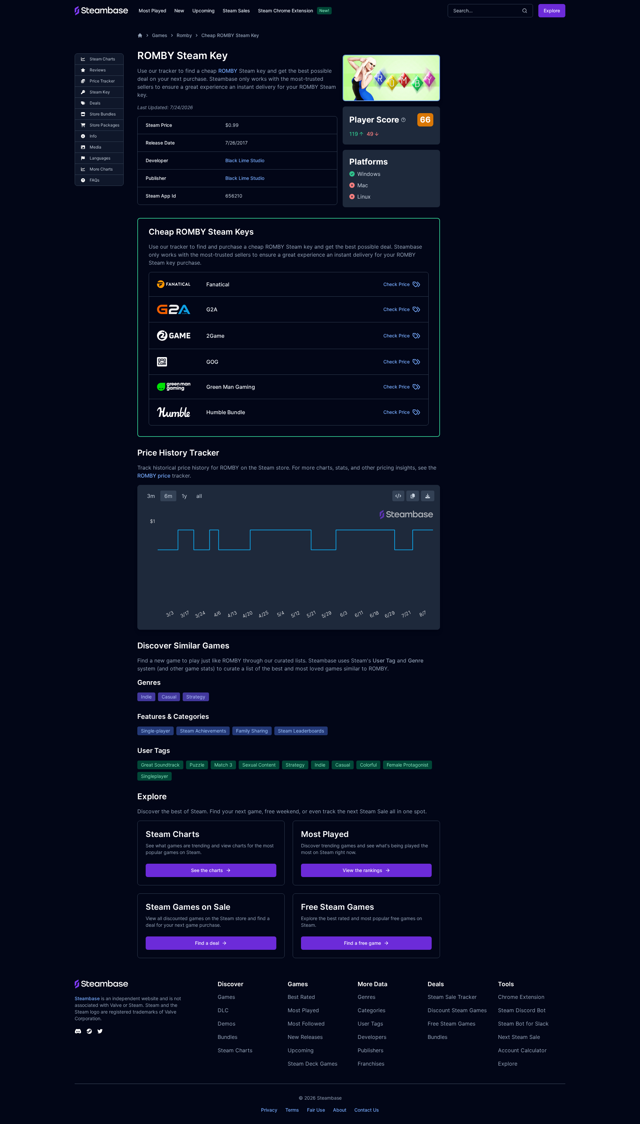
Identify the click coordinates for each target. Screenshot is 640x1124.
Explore (552, 10)
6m (168, 496)
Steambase (87, 998)
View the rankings (362, 870)
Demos (226, 1023)
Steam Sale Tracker (452, 997)
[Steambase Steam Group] (89, 1031)
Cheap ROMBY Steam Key (230, 35)
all (199, 496)
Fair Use (316, 1110)
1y (184, 496)
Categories (371, 1010)
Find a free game (362, 943)
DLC (223, 1010)
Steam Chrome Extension (285, 10)
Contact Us (366, 1110)
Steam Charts (235, 1050)
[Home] (140, 35)
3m (151, 496)
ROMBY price (153, 475)
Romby (184, 35)
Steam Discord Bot (522, 1010)
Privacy (269, 1110)
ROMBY (227, 70)
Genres (366, 997)
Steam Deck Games (312, 1063)
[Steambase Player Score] (403, 120)
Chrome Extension (521, 997)
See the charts (207, 870)
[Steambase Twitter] (100, 1031)
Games (159, 35)
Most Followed (306, 1023)
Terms (292, 1110)
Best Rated (301, 997)
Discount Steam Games (457, 1010)
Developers (372, 1037)
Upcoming (203, 10)
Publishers (370, 1050)
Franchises (371, 1063)
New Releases (305, 1037)
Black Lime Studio (244, 160)
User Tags (370, 1023)
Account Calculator (522, 1050)
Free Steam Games (451, 1023)
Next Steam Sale (519, 1037)
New (179, 10)
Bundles (227, 1037)
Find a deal (207, 943)
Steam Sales (236, 10)
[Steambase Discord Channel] (78, 1031)
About (339, 1110)
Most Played (152, 10)
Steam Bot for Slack (523, 1023)
